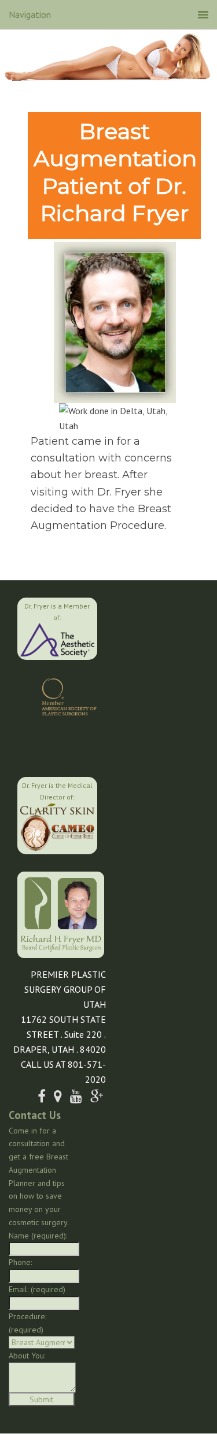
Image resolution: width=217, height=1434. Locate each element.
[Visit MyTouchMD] (58, 745)
